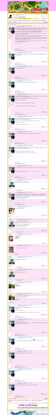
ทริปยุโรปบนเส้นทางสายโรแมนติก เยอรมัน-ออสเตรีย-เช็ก (39, 20)
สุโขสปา (18, 50)
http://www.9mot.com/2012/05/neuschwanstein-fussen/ (34, 171)
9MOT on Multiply (22, 114)
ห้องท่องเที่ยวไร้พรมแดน (26, 20)
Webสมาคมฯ (33, 12)
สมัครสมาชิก (44, 12)
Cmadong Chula (10, 20)
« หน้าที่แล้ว (44, 399)
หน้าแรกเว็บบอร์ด (11, 12)
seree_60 (10, 179)
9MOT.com (18, 114)
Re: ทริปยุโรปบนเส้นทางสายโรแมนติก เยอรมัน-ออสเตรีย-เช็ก (25, 116)
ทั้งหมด (14, 398)
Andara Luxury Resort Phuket (23, 50)
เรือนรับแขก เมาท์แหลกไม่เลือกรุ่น (18, 20)
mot (9, 25)
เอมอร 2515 (10, 281)
